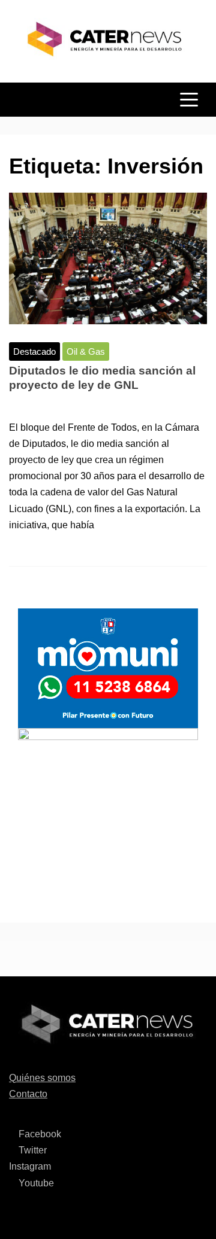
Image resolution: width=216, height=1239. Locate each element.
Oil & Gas (86, 351)
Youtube (35, 1183)
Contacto (28, 1094)
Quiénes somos (42, 1078)
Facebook (38, 1134)
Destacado (34, 351)
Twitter (31, 1150)
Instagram (30, 1166)
